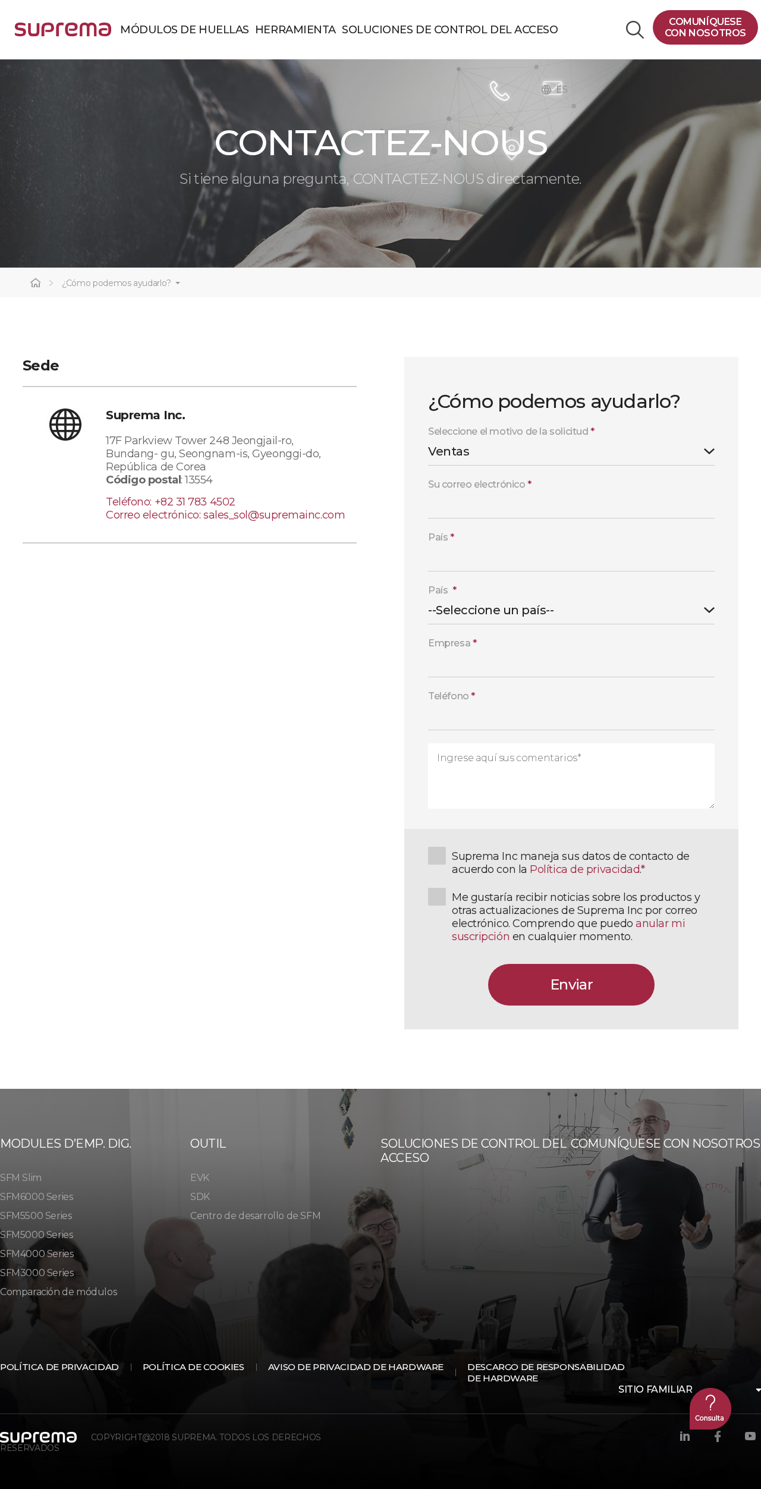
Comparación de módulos (58, 1292)
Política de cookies (193, 1366)
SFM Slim (21, 1177)
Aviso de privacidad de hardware (356, 1366)
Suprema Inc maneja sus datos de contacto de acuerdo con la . (571, 863)
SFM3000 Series (36, 1272)
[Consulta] (710, 1409)
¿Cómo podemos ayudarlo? (116, 283)
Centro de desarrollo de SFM (255, 1215)
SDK (200, 1196)
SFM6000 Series (36, 1196)
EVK (199, 1177)
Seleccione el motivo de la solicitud (511, 431)
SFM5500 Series (35, 1215)
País (441, 537)
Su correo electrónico (480, 484)
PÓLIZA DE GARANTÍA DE (63, 34)
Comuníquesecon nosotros (705, 27)
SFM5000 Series (36, 1234)
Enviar (571, 984)
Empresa (452, 643)
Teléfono (451, 696)
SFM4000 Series (36, 1253)
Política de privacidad (585, 869)
